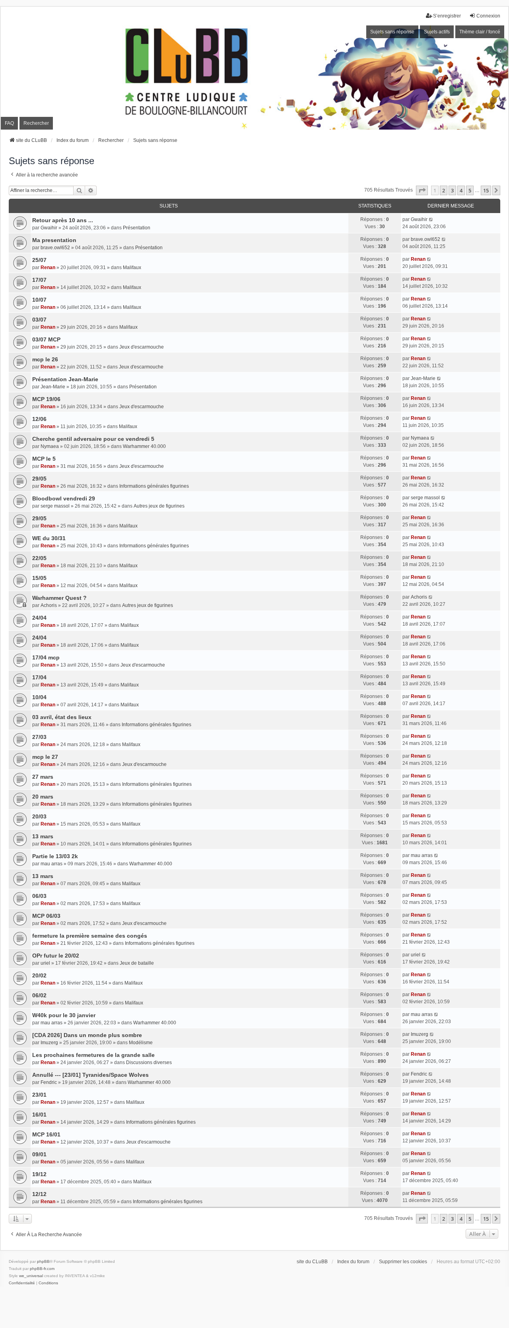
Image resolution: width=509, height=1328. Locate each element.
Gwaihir (49, 228)
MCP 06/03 (46, 916)
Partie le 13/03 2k (55, 856)
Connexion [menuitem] (488, 16)
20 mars (42, 796)
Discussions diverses (149, 1062)
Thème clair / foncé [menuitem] (479, 32)
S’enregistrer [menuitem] (447, 16)
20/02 (39, 975)
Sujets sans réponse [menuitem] (392, 32)
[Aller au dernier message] (431, 219)
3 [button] (452, 190)
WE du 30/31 (49, 538)
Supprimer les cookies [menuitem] (403, 1261)
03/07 (39, 319)
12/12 (39, 1194)
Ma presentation (54, 240)
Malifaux (132, 267)
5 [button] (469, 190)
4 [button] (461, 190)
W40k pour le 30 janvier (63, 1015)
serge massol (55, 506)
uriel (45, 963)
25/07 (39, 260)
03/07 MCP (46, 339)
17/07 (39, 280)
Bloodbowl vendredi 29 (63, 498)
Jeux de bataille (137, 963)
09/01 (39, 1154)
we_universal (31, 1276)
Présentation (136, 228)
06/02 (39, 995)
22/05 (39, 558)
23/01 (39, 1094)
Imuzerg (49, 1042)
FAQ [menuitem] (9, 123)
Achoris (49, 605)
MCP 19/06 (46, 399)
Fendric (49, 1082)
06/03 (39, 896)
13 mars (42, 836)
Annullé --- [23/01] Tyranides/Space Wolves (90, 1075)
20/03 (39, 816)
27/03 (39, 737)
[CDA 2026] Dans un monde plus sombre (87, 1035)
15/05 (39, 578)
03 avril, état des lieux (61, 717)
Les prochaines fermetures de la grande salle (93, 1055)
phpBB (43, 1261)
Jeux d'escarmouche (141, 347)
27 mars (42, 777)
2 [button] (443, 190)
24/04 (39, 618)
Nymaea (50, 446)
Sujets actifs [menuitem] (437, 32)
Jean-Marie (53, 387)
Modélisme (141, 1042)
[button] (422, 190)
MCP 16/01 (46, 1134)
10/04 (39, 697)
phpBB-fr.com (42, 1268)
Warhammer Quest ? (59, 598)
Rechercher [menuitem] (36, 123)
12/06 (39, 419)
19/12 (39, 1174)
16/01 (39, 1114)
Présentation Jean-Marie (65, 379)
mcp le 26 (45, 359)
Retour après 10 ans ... (62, 220)
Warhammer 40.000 (144, 446)
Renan (48, 267)
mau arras (51, 864)
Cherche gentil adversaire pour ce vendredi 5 (93, 439)
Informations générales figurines (154, 486)
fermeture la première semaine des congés (89, 936)
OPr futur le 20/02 (55, 955)
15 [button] (486, 190)
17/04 (39, 677)
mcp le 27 (45, 757)
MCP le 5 (44, 459)
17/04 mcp (46, 657)
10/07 (39, 300)
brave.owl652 (55, 247)
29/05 (39, 478)
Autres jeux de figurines (159, 506)
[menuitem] (22, 1283)
